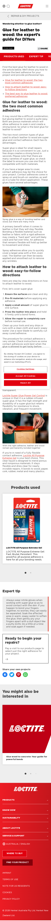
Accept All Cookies (25, 376)
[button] (25, 800)
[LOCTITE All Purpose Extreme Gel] (26, 529)
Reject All (25, 383)
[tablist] (25, 572)
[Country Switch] (3, 6)
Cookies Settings (25, 369)
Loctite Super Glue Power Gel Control (23, 396)
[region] (25, 368)
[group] (25, 534)
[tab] (25, 573)
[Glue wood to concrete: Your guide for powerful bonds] (26, 734)
